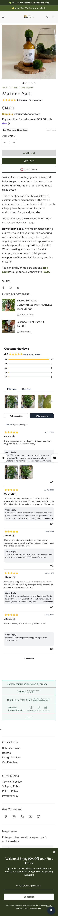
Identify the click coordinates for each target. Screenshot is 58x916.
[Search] (47, 16)
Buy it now (29, 160)
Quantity (8, 136)
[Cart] (53, 16)
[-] (4, 142)
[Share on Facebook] (3, 287)
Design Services (11, 757)
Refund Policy (10, 791)
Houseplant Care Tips (38, 2)
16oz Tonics (26, 8)
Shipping (7, 114)
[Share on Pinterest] (18, 287)
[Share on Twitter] (10, 287)
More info (29, 717)
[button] (23, 83)
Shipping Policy (11, 786)
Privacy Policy (10, 795)
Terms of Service (12, 781)
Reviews (7, 752)
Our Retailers (9, 762)
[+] (14, 142)
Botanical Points (11, 748)
